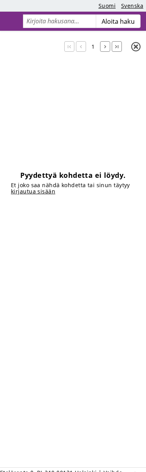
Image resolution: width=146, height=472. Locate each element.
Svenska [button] (132, 5)
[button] (69, 46)
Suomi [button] (107, 5)
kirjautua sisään (33, 191)
